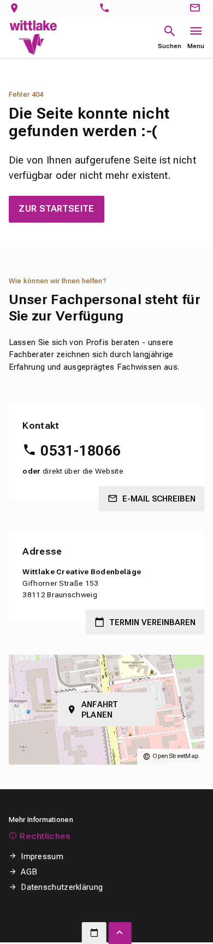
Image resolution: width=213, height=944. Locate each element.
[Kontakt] (196, 8)
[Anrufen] (107, 8)
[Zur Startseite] (33, 37)
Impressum (42, 856)
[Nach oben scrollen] (120, 933)
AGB (29, 872)
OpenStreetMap (175, 756)
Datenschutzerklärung (62, 887)
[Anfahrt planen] (17, 8)
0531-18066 (80, 450)
